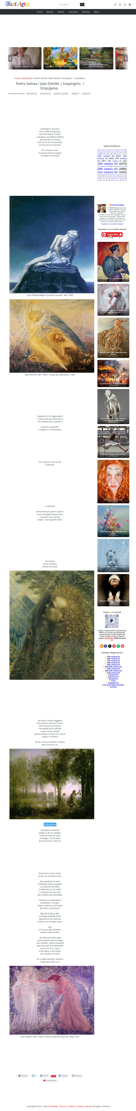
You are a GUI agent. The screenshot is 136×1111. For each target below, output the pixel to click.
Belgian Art (75, 94)
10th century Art (102, 150)
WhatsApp (78, 1076)
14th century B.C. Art (117, 154)
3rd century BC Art (114, 179)
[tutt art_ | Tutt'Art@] (114, 647)
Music (96, 12)
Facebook (24, 1076)
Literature (73, 12)
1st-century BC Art (119, 166)
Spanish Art (27, 78)
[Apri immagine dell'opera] (51, 292)
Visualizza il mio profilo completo (112, 224)
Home (39, 12)
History (60, 12)
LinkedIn (45, 1076)
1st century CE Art (103, 166)
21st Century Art (107, 172)
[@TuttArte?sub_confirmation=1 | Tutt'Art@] (112, 238)
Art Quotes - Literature (61, 94)
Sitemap (86, 12)
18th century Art (114, 161)
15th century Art (105, 156)
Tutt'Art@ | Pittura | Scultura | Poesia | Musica (70, 1106)
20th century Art (45, 94)
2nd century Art (117, 175)
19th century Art (32, 94)
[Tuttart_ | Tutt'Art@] (109, 647)
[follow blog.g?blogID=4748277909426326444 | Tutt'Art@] (101, 647)
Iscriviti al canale (51, 1080)
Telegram (64, 1076)
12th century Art (116, 150)
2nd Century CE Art (116, 177)
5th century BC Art (117, 180)
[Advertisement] (68, 29)
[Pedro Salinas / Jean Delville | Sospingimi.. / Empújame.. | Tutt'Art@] (17, 6)
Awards (50, 12)
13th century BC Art (114, 152)
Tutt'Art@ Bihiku (118, 205)
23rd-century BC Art (103, 175)
